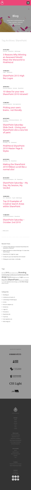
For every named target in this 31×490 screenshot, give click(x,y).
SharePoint (11, 51)
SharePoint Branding (15, 435)
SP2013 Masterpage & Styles (15, 465)
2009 (4, 272)
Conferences (21, 275)
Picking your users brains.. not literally (11, 259)
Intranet (15, 88)
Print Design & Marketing (16, 442)
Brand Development (15, 443)
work (15, 425)
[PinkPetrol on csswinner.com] (15, 376)
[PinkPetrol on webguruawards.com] (15, 361)
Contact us (15, 472)
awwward (13, 272)
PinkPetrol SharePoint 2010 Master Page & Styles (14, 148)
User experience (17, 104)
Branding (5, 120)
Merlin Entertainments (15, 453)
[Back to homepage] (2, 2)
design (4, 277)
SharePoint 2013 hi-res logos (15, 463)
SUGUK (26, 280)
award (10, 272)
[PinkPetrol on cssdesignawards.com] (15, 369)
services (15, 423)
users (18, 281)
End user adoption (7, 88)
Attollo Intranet (15, 452)
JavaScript (17, 277)
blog (15, 426)
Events (9, 277)
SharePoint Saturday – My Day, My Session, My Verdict (15, 185)
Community (5, 275)
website (3, 283)
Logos (4, 72)
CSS (21, 120)
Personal (5, 51)
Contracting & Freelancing (9, 299)
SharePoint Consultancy (15, 438)
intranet (13, 277)
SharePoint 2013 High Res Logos (10, 254)
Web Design (17, 51)
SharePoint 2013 (22, 280)
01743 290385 (15, 473)
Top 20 (13, 198)
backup (16, 272)
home (15, 419)
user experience (8, 281)
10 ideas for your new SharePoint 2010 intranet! (14, 256)
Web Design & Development (15, 440)
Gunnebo (15, 455)
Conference (13, 275)
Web (20, 281)
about (15, 421)
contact (15, 428)
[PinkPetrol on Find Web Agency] (15, 391)
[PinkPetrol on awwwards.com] (15, 354)
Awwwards (26, 4)
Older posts (5, 230)
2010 (7, 273)
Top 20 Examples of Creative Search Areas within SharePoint (13, 204)
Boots (15, 450)
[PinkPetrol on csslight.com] (15, 384)
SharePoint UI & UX (15, 436)
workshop (6, 283)
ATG (15, 457)
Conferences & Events (13, 120)
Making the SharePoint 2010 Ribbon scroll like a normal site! (14, 167)
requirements (26, 277)
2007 (2, 272)
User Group (14, 281)
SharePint (5, 280)
